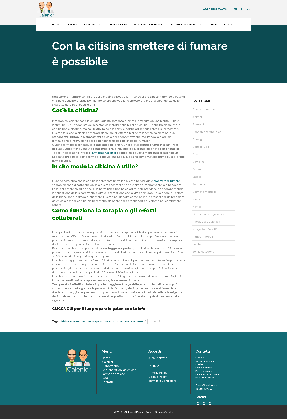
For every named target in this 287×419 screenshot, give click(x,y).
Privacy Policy (157, 372)
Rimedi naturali (202, 236)
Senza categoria (203, 251)
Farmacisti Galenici (103, 152)
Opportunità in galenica (208, 214)
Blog (105, 378)
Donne (196, 169)
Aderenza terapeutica (207, 109)
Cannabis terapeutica (206, 132)
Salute (196, 244)
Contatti (107, 382)
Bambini (198, 124)
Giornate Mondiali (204, 191)
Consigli (197, 139)
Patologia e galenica (206, 221)
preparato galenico (104, 321)
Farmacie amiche (113, 374)
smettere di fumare (167, 181)
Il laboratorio (110, 366)
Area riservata (215, 9)
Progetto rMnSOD (204, 229)
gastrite (86, 321)
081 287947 (205, 388)
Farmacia (198, 184)
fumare (75, 321)
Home (106, 358)
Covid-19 (198, 161)
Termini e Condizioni (162, 380)
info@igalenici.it (208, 385)
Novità (196, 206)
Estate (196, 176)
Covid (196, 154)
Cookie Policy (157, 376)
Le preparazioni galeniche (119, 370)
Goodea (168, 412)
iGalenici (107, 362)
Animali (197, 117)
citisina (64, 321)
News (196, 199)
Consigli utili (200, 146)
